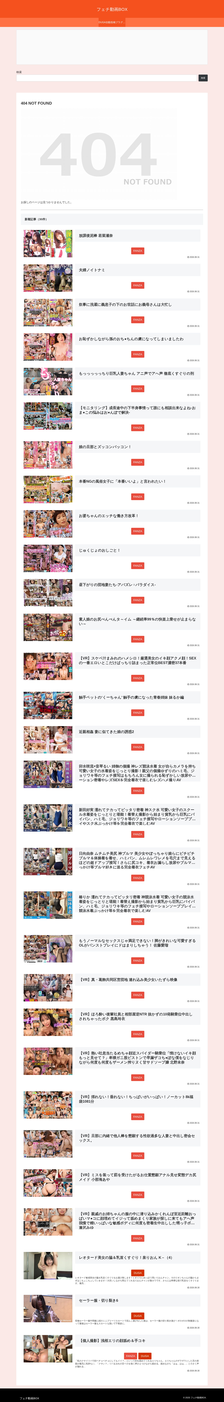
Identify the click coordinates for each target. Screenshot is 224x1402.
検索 (19, 72)
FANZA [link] (137, 250)
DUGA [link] (138, 1272)
